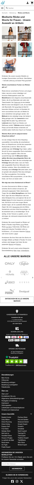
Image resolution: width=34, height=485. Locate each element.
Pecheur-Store (22, 417)
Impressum (5, 403)
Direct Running (7, 422)
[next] (32, 277)
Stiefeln (8, 200)
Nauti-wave (5, 442)
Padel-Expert (6, 447)
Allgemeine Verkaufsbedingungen (13, 398)
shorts (4, 229)
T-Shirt (16, 234)
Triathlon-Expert (23, 438)
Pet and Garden (23, 419)
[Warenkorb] (32, 2)
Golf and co (5, 433)
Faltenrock (17, 102)
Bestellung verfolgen (8, 382)
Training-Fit (21, 433)
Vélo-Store (21, 442)
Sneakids (21, 429)
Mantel (11, 244)
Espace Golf (6, 426)
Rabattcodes (6, 387)
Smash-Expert (22, 424)
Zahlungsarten (6, 405)
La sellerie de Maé (8, 440)
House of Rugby (7, 438)
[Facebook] (12, 481)
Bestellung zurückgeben (17, 353)
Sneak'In (21, 426)
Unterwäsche (25, 250)
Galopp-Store (6, 431)
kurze (22, 224)
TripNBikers (22, 440)
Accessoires (16, 207)
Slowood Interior (23, 422)
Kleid (15, 250)
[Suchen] (7, 8)
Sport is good (22, 431)
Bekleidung (12, 13)
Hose (18, 250)
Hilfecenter (5, 380)
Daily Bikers (6, 419)
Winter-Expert (22, 445)
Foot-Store (5, 429)
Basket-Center (6, 417)
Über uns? (5, 394)
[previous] (1, 277)
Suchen (11, 8)
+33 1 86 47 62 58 (17, 323)
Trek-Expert (21, 435)
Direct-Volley (6, 424)
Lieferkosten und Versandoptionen (13, 407)
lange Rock (18, 107)
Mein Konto (5, 378)
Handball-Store (7, 435)
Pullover (28, 231)
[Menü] (2, 8)
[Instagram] (17, 481)
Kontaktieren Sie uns (17, 317)
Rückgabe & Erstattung (9, 401)
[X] (21, 481)
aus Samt (9, 227)
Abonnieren (17, 468)
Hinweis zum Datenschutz (10, 410)
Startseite (5, 13)
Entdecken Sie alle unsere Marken (17, 300)
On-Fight (4, 445)
